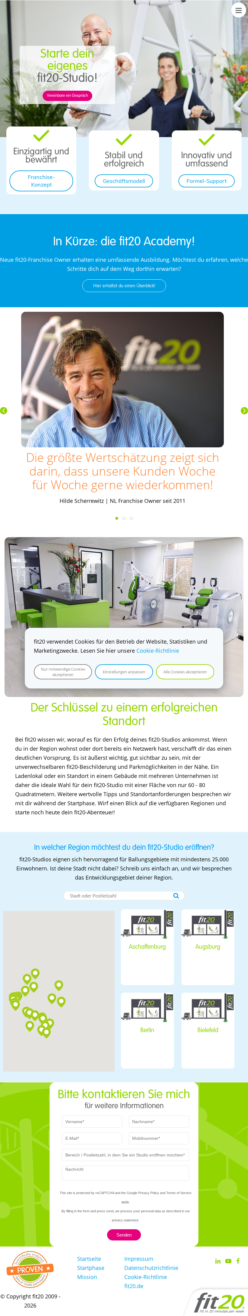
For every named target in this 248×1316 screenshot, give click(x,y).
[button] (3, 410)
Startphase (90, 1267)
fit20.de (133, 1286)
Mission (87, 1277)
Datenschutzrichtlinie (151, 1267)
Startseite (89, 1258)
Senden (124, 1234)
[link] (41, 134)
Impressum (138, 1258)
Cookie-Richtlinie (157, 650)
